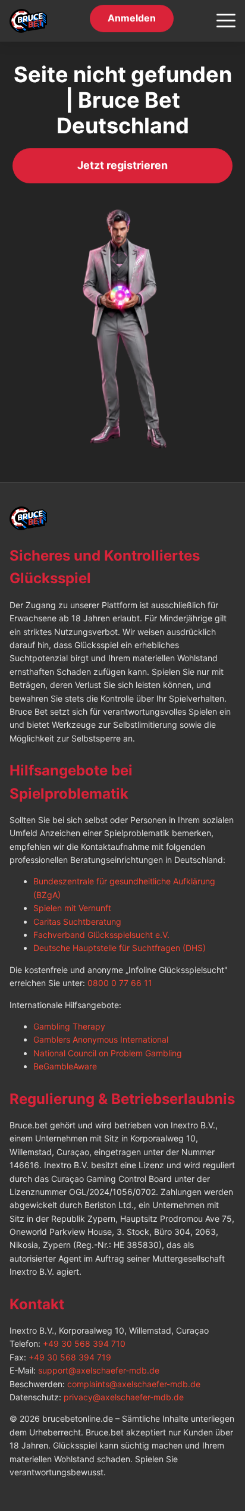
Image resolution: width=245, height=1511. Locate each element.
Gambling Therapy (69, 1026)
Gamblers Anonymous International (100, 1039)
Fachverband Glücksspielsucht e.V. (101, 935)
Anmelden (132, 18)
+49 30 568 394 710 (84, 1343)
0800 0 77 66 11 (119, 983)
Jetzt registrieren (122, 165)
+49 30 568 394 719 (70, 1357)
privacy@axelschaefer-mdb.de (124, 1397)
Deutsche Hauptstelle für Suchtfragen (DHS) (119, 948)
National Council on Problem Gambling (107, 1053)
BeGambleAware (65, 1066)
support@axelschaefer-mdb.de (98, 1370)
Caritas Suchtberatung (77, 921)
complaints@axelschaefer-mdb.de (133, 1384)
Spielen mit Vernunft (72, 908)
